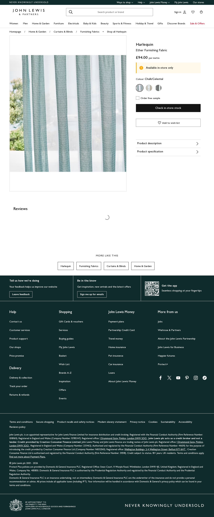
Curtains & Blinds (63, 31)
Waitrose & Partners (169, 330)
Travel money (115, 338)
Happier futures (166, 355)
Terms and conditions (21, 421)
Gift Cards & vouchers (71, 321)
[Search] (71, 12)
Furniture (59, 23)
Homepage (15, 31)
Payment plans (116, 321)
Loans (111, 372)
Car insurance (115, 364)
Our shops (15, 347)
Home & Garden (40, 23)
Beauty (105, 23)
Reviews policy (17, 426)
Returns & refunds (19, 394)
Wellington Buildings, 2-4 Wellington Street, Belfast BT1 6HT (155, 449)
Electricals (73, 23)
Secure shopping (45, 421)
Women (13, 23)
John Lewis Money (158, 2)
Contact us (15, 321)
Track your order (18, 386)
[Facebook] (160, 379)
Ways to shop (124, 2)
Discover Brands (176, 23)
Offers (62, 389)
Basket (63, 355)
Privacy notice (137, 421)
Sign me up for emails (92, 294)
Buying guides (66, 338)
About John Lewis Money (122, 381)
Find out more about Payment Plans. (27, 456)
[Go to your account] (184, 12)
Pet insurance (115, 355)
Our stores (198, 2)
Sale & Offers (197, 23)
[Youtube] (178, 379)
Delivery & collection (20, 377)
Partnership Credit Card (121, 330)
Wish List (64, 364)
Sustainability (168, 421)
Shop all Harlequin (116, 31)
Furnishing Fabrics (89, 31)
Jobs (160, 321)
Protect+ (163, 364)
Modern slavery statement (112, 421)
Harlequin (66, 266)
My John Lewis (181, 2)
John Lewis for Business (171, 347)
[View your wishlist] (192, 12)
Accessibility (185, 421)
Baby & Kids (89, 23)
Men (25, 23)
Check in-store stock (168, 108)
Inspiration (64, 381)
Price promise (16, 355)
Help (140, 2)
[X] (169, 379)
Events (63, 398)
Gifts (160, 23)
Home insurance (117, 347)
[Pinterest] (187, 379)
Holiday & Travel (144, 23)
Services (63, 330)
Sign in (177, 12)
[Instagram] (196, 379)
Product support (18, 338)
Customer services (19, 330)
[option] (139, 88)
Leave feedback (21, 294)
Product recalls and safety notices (75, 421)
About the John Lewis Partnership (176, 338)
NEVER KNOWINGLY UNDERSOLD (29, 2)
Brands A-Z (65, 372)
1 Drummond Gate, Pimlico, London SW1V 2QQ (123, 438)
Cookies (152, 421)
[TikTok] (205, 379)
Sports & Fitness (122, 23)
